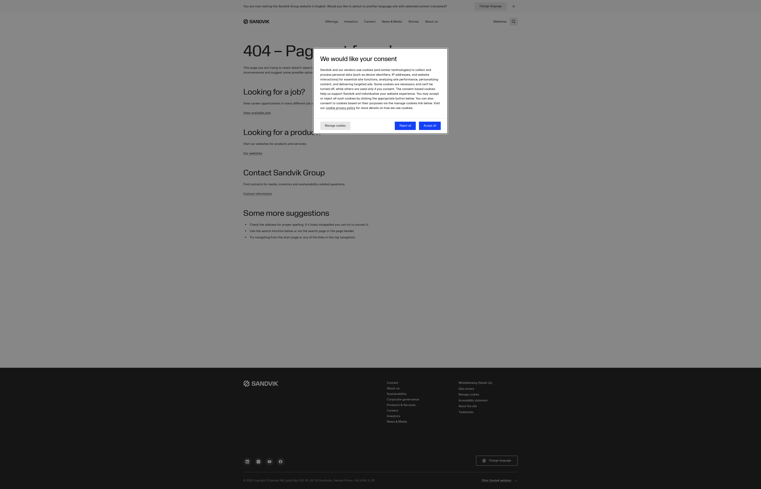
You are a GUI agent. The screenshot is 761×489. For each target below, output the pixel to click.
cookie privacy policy (340, 108)
